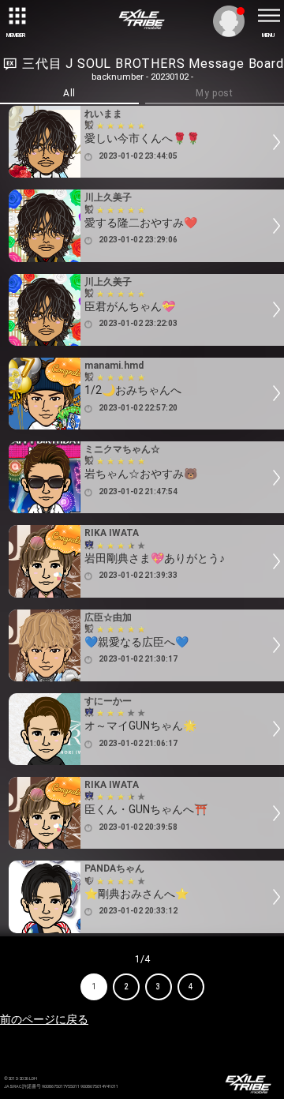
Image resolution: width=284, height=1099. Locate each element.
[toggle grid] (16, 16)
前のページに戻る (44, 1019)
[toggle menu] (268, 16)
